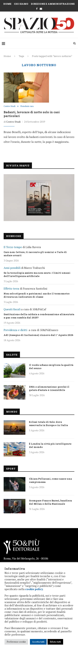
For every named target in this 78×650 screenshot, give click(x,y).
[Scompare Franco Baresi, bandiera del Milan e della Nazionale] (14, 506)
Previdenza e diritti (15, 330)
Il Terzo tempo (13, 247)
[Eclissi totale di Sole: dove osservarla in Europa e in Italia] (14, 427)
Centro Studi (9, 106)
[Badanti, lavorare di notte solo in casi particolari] (26, 87)
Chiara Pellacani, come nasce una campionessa (50, 480)
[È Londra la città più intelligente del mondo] (14, 449)
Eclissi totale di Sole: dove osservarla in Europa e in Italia (48, 423)
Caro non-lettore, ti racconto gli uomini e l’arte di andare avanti (35, 253)
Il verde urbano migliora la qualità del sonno (51, 366)
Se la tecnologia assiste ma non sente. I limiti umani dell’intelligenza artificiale (37, 274)
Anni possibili (12, 268)
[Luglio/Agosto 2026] (39, 197)
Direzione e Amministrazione (53, 3)
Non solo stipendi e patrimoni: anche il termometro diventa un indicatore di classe (36, 295)
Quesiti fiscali (12, 309)
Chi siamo (21, 3)
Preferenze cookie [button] (16, 641)
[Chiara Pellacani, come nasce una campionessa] (14, 484)
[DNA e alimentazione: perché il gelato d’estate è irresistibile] (14, 392)
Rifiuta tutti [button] (55, 641)
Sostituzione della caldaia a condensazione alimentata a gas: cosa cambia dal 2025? (39, 316)
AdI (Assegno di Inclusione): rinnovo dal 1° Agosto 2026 (38, 335)
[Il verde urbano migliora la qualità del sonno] (14, 370)
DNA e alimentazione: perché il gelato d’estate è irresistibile (49, 388)
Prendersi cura (27, 106)
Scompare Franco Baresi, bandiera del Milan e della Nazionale (50, 502)
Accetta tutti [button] (38, 641)
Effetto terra (11, 288)
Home (7, 3)
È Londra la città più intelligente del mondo (50, 445)
